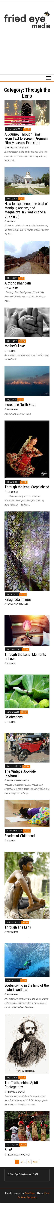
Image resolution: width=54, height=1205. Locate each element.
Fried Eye (11, 221)
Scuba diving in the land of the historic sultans (26, 987)
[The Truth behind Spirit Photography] (27, 1043)
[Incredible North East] (27, 380)
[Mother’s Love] (27, 322)
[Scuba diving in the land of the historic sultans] (27, 959)
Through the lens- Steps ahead (26, 487)
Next (35, 1161)
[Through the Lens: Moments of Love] (27, 630)
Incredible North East (19, 404)
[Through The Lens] (27, 884)
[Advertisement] (27, 49)
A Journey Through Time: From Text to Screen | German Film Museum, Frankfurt (26, 138)
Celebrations (13, 717)
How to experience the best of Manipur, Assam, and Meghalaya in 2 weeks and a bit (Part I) (26, 210)
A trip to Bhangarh (17, 283)
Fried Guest (12, 409)
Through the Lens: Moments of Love (25, 656)
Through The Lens (17, 927)
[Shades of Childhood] (27, 813)
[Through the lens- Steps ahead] (27, 449)
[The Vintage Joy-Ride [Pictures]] (27, 747)
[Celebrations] (27, 691)
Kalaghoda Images (18, 599)
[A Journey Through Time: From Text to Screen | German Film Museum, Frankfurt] (27, 112)
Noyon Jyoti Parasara (17, 148)
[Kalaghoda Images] (27, 551)
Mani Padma (12, 288)
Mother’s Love (14, 346)
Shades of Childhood (19, 836)
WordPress (30, 1193)
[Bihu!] (27, 1126)
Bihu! (8, 1149)
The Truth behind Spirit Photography (21, 1084)
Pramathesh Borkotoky (18, 1155)
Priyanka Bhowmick (16, 1092)
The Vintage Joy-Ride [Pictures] (20, 773)
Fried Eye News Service (18, 780)
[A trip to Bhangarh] (27, 257)
